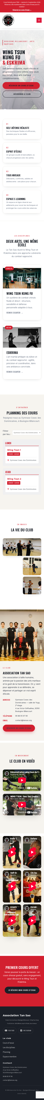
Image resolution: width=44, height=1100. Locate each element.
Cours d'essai (8, 1043)
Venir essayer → (14, 312)
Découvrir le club (22, 94)
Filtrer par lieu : (7, 432)
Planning (6, 1052)
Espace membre (9, 1056)
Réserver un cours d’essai (21, 85)
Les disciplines (9, 1047)
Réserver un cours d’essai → (22, 10)
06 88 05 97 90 (7, 1076)
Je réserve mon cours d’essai (22, 990)
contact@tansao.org (10, 1080)
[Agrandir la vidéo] (12, 852)
